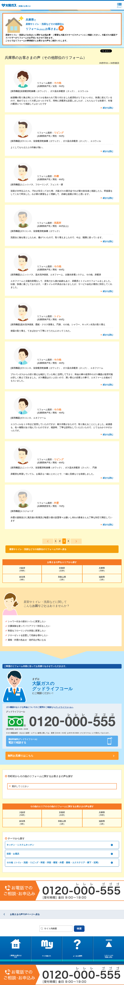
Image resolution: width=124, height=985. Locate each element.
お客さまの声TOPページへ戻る (25, 914)
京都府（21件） (62, 569)
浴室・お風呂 (13, 853)
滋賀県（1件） (101, 578)
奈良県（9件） (22, 578)
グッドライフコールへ (64, 707)
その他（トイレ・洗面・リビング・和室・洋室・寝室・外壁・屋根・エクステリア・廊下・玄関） (53, 862)
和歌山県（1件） (62, 578)
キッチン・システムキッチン (20, 845)
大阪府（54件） (22, 569)
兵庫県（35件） (102, 569)
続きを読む (108, 108)
